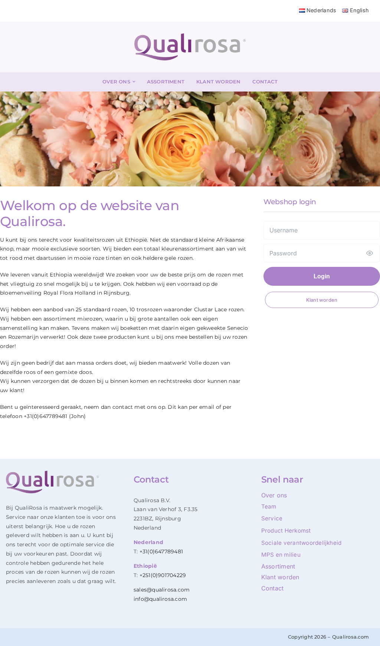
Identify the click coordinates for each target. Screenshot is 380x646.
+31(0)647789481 (161, 551)
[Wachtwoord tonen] (370, 253)
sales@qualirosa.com (162, 589)
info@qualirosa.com (160, 599)
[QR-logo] (190, 36)
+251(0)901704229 (163, 575)
